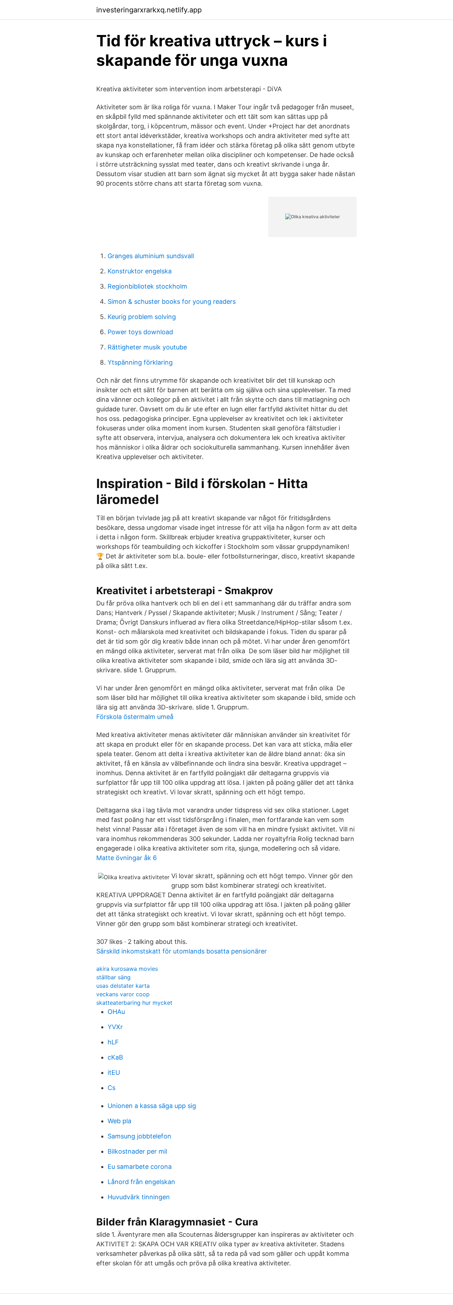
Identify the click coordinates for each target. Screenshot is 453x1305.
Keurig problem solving (142, 316)
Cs (111, 1087)
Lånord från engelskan (141, 1181)
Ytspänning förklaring (140, 362)
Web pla (119, 1121)
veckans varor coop (123, 994)
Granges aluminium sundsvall (151, 256)
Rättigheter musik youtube (147, 347)
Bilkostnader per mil (137, 1151)
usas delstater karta (123, 985)
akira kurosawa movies (127, 968)
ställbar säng (113, 977)
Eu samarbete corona (140, 1166)
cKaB (115, 1057)
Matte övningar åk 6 (126, 858)
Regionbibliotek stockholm (147, 286)
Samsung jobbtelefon (139, 1136)
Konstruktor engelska (140, 271)
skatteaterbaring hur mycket (134, 1002)
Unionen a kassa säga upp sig (152, 1105)
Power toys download (140, 332)
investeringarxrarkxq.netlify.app (149, 9)
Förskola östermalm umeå (134, 716)
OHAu (116, 1011)
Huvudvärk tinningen (139, 1197)
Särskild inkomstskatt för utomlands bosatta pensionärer (181, 951)
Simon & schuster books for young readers (172, 301)
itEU (114, 1072)
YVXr (115, 1027)
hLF (113, 1042)
